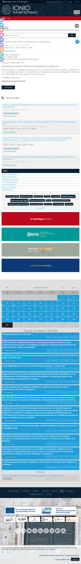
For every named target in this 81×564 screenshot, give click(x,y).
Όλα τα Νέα (40, 208)
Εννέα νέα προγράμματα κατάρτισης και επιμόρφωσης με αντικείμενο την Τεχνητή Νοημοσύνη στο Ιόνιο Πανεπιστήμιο (39, 158)
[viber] (46, 530)
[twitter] (23, 530)
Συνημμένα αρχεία (11, 113)
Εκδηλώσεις (68, 196)
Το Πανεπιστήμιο (13, 491)
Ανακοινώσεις (26, 196)
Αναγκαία (58, 559)
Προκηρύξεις (38, 196)
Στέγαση (47, 196)
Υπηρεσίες (45, 491)
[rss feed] (52, 530)
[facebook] (17, 530)
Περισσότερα (6, 552)
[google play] (57, 530)
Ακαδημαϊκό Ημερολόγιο (10, 179)
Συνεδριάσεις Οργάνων (10, 182)
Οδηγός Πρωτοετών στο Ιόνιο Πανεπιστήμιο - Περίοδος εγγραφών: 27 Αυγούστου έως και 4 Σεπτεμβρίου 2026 (39, 123)
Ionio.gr (49, 494)
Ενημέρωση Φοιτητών (9, 177)
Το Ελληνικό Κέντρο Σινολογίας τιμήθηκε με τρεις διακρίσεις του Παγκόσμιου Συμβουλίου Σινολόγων (39, 463)
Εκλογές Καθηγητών (36, 204)
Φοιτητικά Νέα (19, 200)
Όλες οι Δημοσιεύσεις (9, 174)
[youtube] (29, 530)
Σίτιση (49, 200)
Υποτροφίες (58, 204)
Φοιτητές (70, 491)
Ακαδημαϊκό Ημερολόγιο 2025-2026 (16, 334)
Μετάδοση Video (7, 190)
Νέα (8, 18)
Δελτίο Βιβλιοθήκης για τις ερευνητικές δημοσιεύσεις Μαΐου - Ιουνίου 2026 (33, 366)
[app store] (63, 530)
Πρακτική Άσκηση (37, 200)
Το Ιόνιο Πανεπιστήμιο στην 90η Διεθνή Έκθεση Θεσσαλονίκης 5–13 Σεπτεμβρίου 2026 (32, 476)
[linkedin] (40, 530)
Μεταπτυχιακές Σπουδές (18, 204)
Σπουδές (35, 491)
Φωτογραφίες (8, 392)
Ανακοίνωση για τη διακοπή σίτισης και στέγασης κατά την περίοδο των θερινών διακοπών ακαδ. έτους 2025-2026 (40, 356)
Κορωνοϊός (48, 204)
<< (7, 287)
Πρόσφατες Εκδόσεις (9, 185)
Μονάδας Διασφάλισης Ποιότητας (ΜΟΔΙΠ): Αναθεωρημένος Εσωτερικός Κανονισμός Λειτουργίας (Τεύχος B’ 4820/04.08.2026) (40, 106)
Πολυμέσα (7, 479)
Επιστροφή (8, 87)
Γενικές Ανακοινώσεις (8, 51)
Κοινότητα (26, 491)
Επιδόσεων (67, 559)
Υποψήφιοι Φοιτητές (36, 494)
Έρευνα (54, 491)
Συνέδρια (56, 196)
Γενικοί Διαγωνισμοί (12, 196)
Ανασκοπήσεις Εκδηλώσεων (61, 200)
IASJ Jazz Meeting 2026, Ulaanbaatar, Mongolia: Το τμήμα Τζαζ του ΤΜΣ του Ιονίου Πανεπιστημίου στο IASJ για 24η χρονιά (35, 388)
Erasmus (69, 204)
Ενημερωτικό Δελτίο (9, 187)
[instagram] (34, 530)
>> (73, 287)
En (77, 2)
